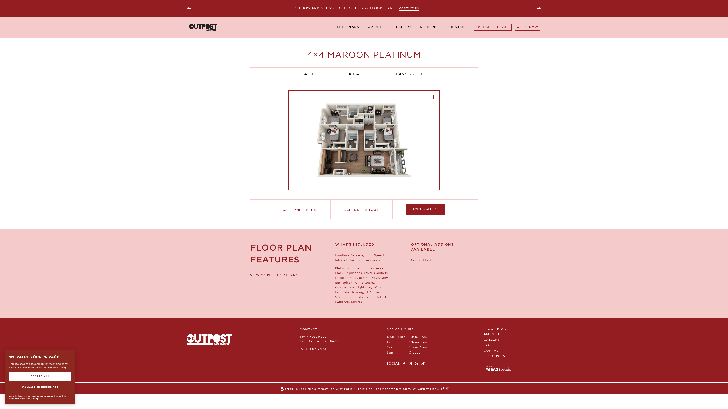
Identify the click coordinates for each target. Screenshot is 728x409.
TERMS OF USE (368, 389)
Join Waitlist (426, 209)
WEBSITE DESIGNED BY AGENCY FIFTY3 (411, 389)
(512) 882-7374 (313, 349)
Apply (522, 27)
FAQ (487, 345)
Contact (458, 27)
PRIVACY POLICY (343, 389)
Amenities (377, 27)
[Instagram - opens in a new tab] (410, 364)
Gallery (403, 27)
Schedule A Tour (493, 27)
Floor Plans (347, 27)
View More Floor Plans (274, 275)
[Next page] (538, 8)
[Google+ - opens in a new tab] (416, 364)
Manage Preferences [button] (40, 387)
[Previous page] (189, 8)
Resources (430, 27)
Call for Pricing (300, 210)
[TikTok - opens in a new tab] (423, 364)
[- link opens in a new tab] (498, 371)
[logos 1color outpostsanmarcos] (209, 351)
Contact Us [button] (409, 8)
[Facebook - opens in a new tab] (404, 364)
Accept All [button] (40, 376)
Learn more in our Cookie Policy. (24, 398)
